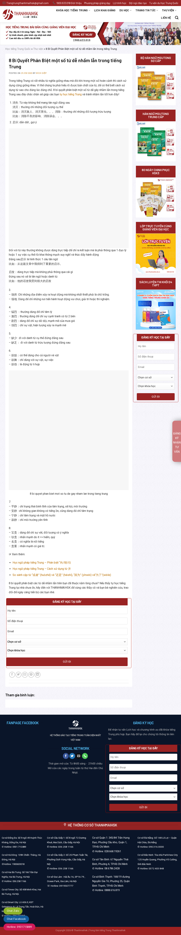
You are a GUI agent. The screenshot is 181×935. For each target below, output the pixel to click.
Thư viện (168, 10)
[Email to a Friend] (25, 675)
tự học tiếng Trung (71, 94)
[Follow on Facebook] (66, 756)
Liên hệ (166, 17)
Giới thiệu (76, 3)
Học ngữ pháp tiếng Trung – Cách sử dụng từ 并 (42, 568)
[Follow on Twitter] (72, 756)
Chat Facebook (16, 919)
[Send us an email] (78, 756)
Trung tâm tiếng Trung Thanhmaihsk (107, 930)
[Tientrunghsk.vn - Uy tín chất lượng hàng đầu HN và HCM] (23, 14)
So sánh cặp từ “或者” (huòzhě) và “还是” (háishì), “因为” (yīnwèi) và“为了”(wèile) (62, 575)
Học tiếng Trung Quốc (18, 48)
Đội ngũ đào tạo (138, 3)
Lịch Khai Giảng (105, 10)
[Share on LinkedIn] (37, 675)
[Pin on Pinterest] (31, 675)
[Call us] (85, 756)
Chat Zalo (13, 910)
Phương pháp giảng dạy (97, 3)
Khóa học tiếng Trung (72, 10)
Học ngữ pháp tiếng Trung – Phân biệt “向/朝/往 (42, 562)
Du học (124, 10)
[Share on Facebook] (12, 675)
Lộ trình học (119, 3)
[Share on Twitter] (18, 675)
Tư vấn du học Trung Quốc (163, 3)
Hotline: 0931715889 (19, 926)
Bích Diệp (41, 73)
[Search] (176, 17)
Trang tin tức (145, 10)
